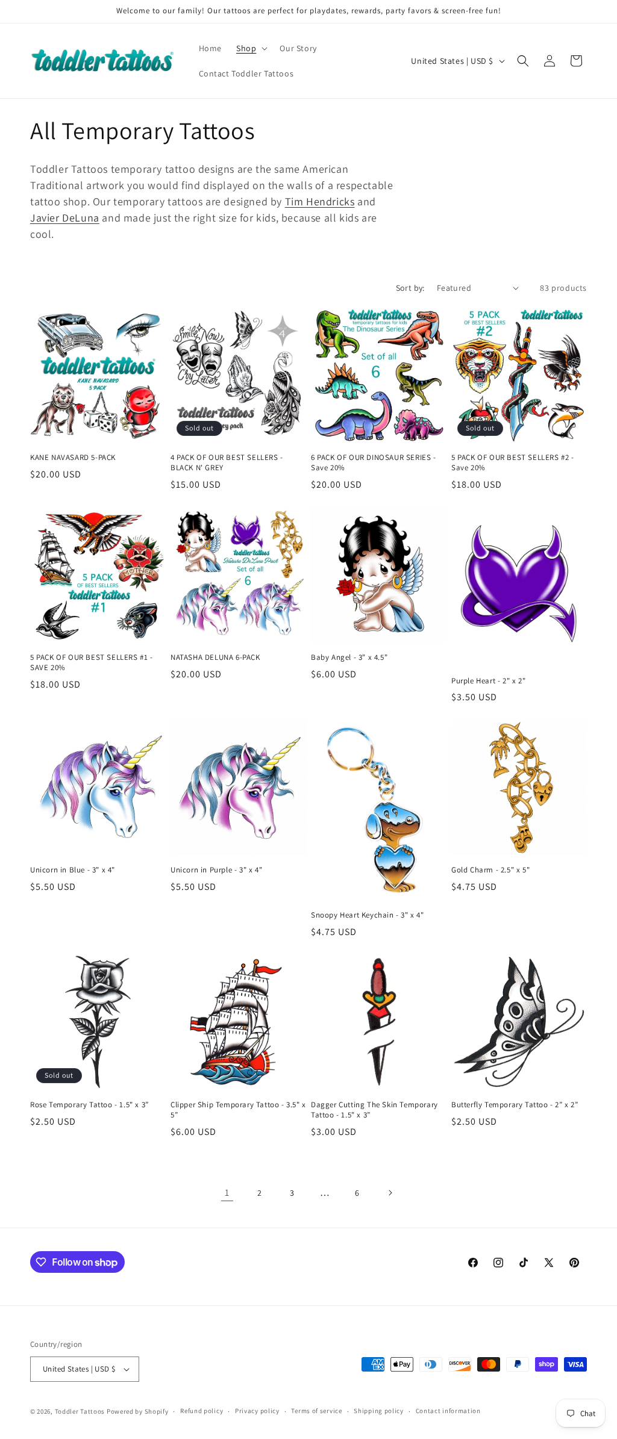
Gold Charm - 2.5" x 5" (490, 870)
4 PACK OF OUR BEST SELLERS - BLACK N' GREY (227, 463)
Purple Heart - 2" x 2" (488, 681)
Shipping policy (379, 1410)
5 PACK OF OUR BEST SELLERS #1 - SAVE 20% (91, 663)
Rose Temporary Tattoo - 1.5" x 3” (89, 1105)
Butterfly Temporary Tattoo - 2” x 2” (514, 1105)
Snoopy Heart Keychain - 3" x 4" (367, 915)
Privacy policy (257, 1410)
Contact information (448, 1410)
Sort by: (410, 287)
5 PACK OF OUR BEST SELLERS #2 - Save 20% (512, 463)
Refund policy (201, 1410)
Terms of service (316, 1410)
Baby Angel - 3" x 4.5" (349, 657)
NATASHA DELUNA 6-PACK (215, 657)
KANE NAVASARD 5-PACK (73, 457)
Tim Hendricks (320, 201)
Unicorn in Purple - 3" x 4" (216, 870)
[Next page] (390, 1192)
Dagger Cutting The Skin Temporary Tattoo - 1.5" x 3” (374, 1110)
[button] (250, 48)
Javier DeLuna (64, 218)
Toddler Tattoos (80, 1411)
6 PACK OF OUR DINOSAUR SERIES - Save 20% (373, 463)
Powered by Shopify (138, 1411)
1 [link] (227, 1192)
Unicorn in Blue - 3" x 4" (72, 870)
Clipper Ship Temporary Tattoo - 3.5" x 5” (238, 1110)
